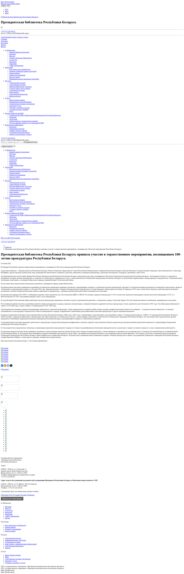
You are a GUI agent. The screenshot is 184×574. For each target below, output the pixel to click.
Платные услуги (15, 106)
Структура (13, 60)
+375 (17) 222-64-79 (8, 31)
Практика (12, 117)
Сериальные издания (17, 90)
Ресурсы (8, 81)
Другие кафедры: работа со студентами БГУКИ (26, 123)
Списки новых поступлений (19, 88)
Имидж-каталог (15, 96)
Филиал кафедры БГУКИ (14, 113)
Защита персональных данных (20, 134)
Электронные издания (17, 85)
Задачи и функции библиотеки (20, 58)
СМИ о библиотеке (16, 66)
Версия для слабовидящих (10, 4)
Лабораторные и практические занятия (23, 121)
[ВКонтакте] (2, 365)
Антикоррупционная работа (19, 132)
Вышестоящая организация (19, 52)
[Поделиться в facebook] (5, 369)
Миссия (12, 56)
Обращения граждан (16, 129)
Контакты (13, 127)
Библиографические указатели (20, 87)
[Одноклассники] (5, 365)
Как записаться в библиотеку (20, 69)
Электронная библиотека (18, 94)
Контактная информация (14, 125)
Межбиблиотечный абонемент (20, 102)
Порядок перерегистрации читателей (22, 71)
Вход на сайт (6, 238)
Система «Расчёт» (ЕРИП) (19, 110)
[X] (11, 365)
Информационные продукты (15, 540)
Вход (3, 2)
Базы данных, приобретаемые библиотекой (21, 544)
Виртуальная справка (17, 100)
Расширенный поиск (30, 142)
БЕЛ (6, 11)
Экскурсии (13, 119)
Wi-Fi (11, 111)
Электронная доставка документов (22, 104)
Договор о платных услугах (19, 108)
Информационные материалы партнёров (24, 79)
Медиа (7, 518)
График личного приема (18, 131)
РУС (6, 9)
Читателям (9, 67)
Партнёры (13, 64)
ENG (7, 13)
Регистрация (9, 2)
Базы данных (14, 92)
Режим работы (14, 73)
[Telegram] (8, 365)
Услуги (7, 98)
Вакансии (13, 62)
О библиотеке (10, 50)
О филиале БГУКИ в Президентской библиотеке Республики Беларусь (35, 115)
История (12, 54)
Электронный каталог (17, 83)
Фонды (7, 548)
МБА (7, 557)
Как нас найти (14, 77)
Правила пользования (17, 75)
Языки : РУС (6, 6)
